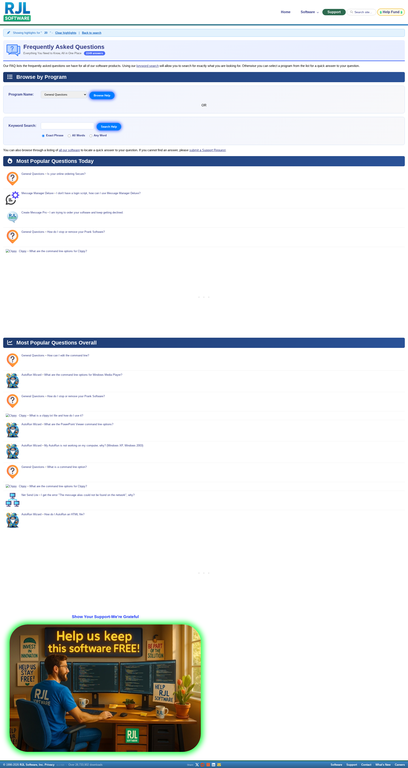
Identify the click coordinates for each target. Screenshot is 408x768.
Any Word (100, 135)
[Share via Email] (219, 764)
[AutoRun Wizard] (12, 381)
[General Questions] (12, 179)
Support (334, 12)
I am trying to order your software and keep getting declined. (86, 212)
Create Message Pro (34, 212)
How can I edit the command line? (68, 355)
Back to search (91, 32)
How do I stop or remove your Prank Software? (76, 231)
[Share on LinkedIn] (213, 764)
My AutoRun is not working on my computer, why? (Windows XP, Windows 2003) (93, 445)
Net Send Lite (29, 495)
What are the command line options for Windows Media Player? (83, 374)
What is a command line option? (67, 467)
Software (308, 12)
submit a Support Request (207, 150)
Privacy (49, 764)
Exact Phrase (54, 135)
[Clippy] (11, 251)
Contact (366, 764)
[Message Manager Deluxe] (12, 198)
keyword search (147, 66)
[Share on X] (197, 764)
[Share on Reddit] (202, 764)
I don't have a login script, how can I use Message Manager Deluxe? (98, 193)
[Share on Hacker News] (208, 764)
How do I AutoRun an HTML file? (64, 514)
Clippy (23, 251)
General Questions (32, 173)
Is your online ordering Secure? (66, 173)
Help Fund (391, 12)
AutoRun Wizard (31, 374)
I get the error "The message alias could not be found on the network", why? (88, 495)
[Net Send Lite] (12, 500)
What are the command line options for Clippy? (58, 251)
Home (285, 12)
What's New (383, 764)
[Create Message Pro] (12, 217)
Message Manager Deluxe (37, 193)
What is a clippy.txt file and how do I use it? (56, 415)
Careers (400, 764)
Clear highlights (65, 32)
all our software (69, 150)
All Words (78, 135)
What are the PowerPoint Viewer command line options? (78, 424)
